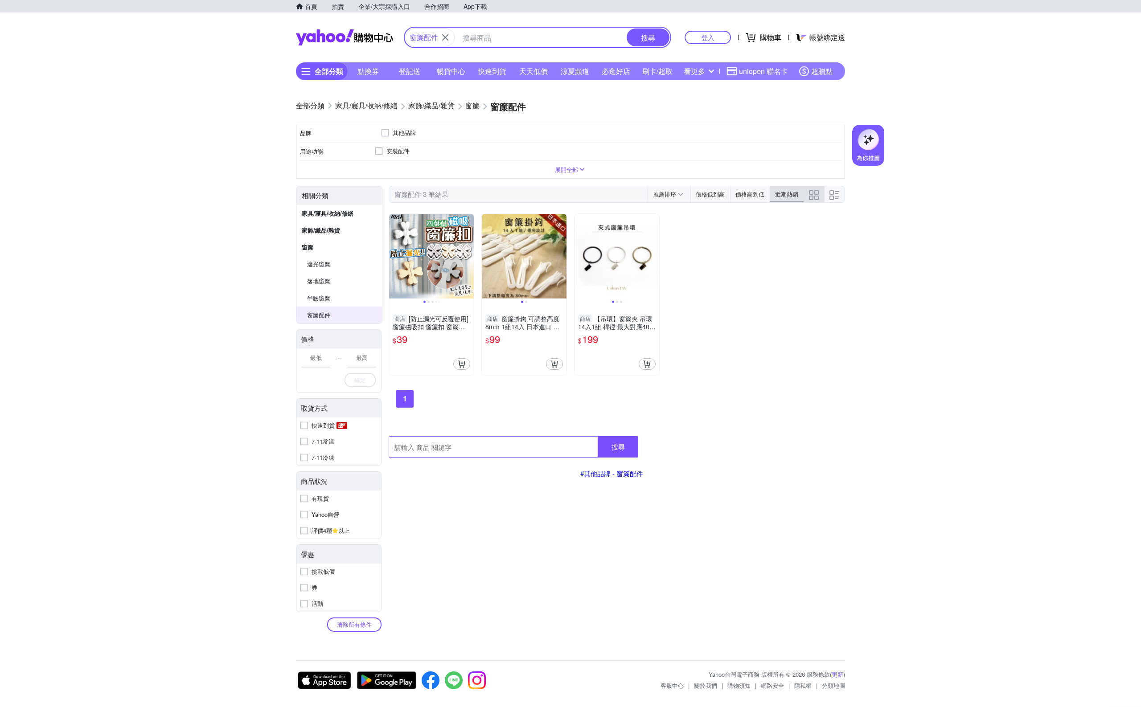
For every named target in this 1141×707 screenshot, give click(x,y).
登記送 (409, 71)
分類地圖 (833, 685)
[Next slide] (468, 256)
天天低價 (533, 71)
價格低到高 (710, 194)
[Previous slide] (395, 256)
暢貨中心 (451, 71)
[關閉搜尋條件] (445, 37)
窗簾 (307, 247)
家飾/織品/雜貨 (321, 230)
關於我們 (705, 685)
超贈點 (822, 71)
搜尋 (618, 446)
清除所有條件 (354, 624)
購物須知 (739, 685)
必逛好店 (616, 71)
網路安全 (772, 685)
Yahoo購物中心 (344, 37)
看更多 (694, 71)
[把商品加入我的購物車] (461, 364)
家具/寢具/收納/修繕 (327, 213)
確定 (360, 380)
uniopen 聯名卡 (763, 71)
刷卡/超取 (657, 71)
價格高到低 (749, 194)
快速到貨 (492, 71)
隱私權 (803, 685)
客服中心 (672, 685)
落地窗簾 (318, 281)
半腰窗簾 (318, 298)
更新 (837, 674)
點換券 (368, 71)
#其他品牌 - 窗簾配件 (611, 473)
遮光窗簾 (318, 264)
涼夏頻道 (575, 71)
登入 (707, 37)
